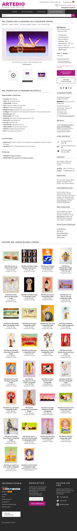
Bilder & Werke (56, 12)
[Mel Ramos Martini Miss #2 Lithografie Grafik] (65, 369)
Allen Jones (61, 237)
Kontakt (51, 2)
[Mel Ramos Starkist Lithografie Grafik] (66, 426)
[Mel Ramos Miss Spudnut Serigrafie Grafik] (11, 284)
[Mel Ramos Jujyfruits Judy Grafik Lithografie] (11, 455)
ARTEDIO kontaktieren (66, 80)
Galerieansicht (27, 64)
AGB (3, 497)
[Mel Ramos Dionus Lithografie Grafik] (47, 284)
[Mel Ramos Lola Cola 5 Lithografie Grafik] (11, 397)
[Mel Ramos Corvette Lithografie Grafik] (29, 313)
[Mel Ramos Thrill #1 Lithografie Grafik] (47, 340)
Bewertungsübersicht (67, 116)
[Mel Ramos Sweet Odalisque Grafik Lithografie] (47, 397)
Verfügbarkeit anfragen (66, 73)
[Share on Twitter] (66, 88)
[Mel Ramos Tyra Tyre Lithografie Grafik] (47, 313)
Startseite (5, 24)
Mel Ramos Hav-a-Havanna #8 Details (65, 125)
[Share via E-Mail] (61, 88)
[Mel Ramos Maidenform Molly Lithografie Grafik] (65, 256)
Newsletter (36, 483)
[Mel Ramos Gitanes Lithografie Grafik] (47, 256)
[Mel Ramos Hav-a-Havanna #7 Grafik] (11, 256)
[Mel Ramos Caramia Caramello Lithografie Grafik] (11, 340)
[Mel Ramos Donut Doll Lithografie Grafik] (65, 397)
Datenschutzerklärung (9, 504)
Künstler (41, 12)
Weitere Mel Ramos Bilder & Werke (20, 242)
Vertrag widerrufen (8, 514)
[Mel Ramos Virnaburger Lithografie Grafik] (29, 397)
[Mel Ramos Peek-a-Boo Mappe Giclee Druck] (29, 256)
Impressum (5, 502)
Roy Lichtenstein (62, 233)
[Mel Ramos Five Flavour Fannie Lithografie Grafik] (65, 284)
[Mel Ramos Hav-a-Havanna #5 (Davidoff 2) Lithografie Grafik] (29, 426)
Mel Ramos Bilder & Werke (28, 24)
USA (12, 522)
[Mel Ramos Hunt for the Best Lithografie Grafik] (11, 369)
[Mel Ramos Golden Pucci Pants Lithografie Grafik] (11, 426)
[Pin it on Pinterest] (63, 88)
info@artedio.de (68, 171)
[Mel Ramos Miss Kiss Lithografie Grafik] (47, 426)
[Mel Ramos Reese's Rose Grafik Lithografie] (66, 313)
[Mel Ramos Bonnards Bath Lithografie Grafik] (11, 313)
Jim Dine (60, 231)
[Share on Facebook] (68, 88)
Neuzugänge (27, 12)
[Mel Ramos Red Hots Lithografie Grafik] (29, 340)
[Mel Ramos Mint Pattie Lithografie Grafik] (29, 455)
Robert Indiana (62, 235)
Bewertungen (6, 507)
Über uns (57, 2)
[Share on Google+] (71, 88)
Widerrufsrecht (6, 499)
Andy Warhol (61, 229)
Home (14, 12)
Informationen (43, 2)
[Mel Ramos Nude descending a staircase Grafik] (66, 340)
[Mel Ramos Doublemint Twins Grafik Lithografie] (29, 369)
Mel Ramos (61, 27)
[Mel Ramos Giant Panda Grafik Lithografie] (47, 369)
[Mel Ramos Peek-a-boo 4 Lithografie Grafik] (29, 284)
